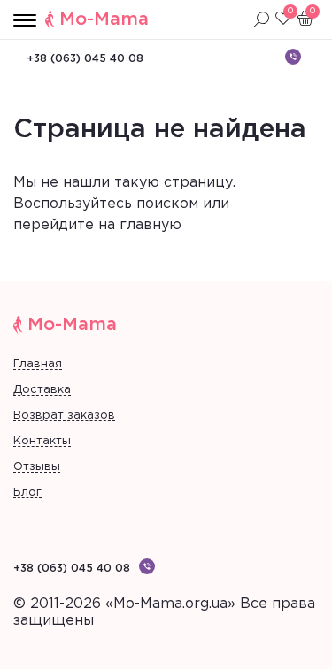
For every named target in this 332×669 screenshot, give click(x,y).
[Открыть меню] (24, 21)
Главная (37, 364)
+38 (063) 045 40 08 (85, 59)
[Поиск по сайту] (261, 19)
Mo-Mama (104, 19)
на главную (139, 225)
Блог (27, 492)
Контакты (42, 441)
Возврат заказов (64, 415)
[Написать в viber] (293, 57)
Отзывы (36, 467)
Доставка (42, 390)
